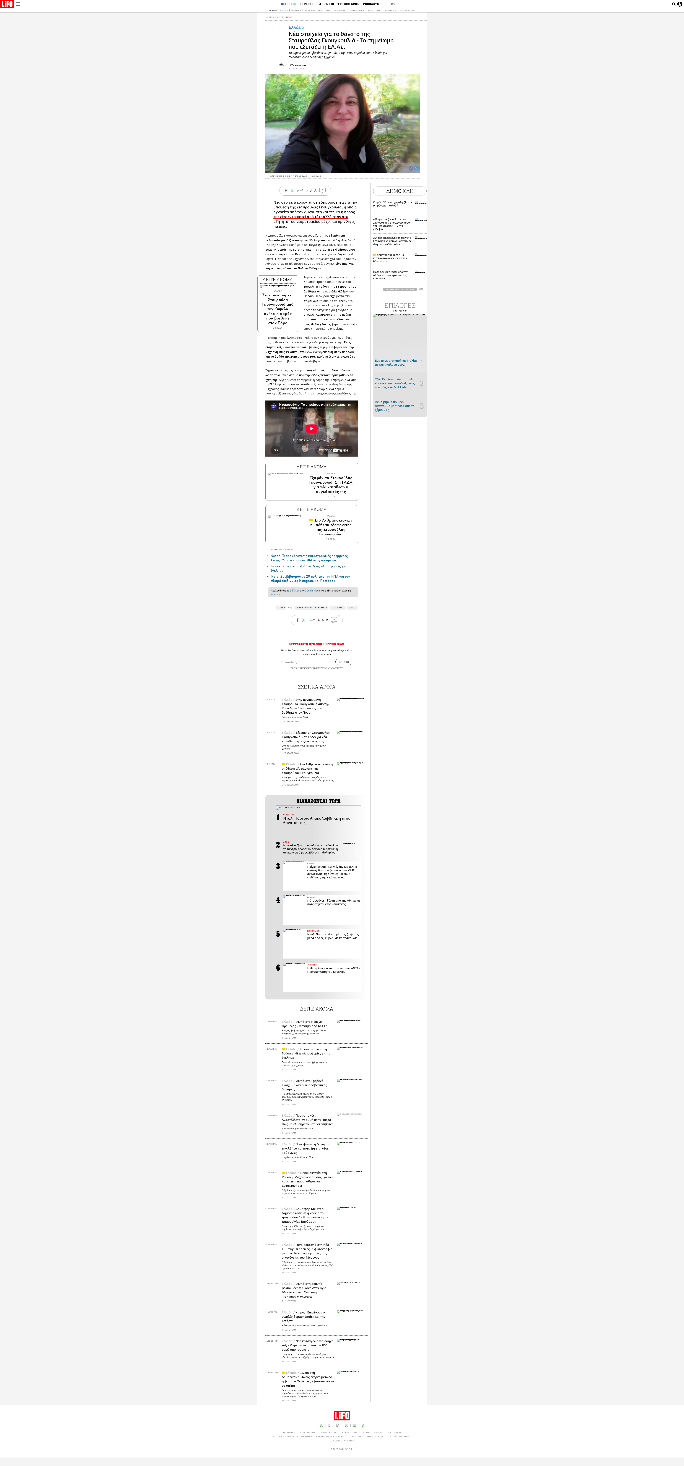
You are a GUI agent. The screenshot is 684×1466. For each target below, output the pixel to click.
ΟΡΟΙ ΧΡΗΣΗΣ (297, 668)
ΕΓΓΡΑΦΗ (344, 661)
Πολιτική (296, 10)
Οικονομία (309, 10)
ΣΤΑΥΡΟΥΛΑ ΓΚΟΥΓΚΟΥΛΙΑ (311, 607)
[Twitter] (416, 168)
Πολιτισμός (324, 10)
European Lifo (407, 10)
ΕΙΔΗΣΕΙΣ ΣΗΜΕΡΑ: (282, 549)
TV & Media (339, 10)
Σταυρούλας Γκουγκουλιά (319, 207)
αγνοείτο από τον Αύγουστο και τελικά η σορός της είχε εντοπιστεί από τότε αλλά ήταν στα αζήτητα (314, 217)
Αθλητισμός (374, 10)
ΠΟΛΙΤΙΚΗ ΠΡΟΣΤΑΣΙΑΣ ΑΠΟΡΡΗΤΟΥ (325, 668)
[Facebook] (411, 168)
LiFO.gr (294, 590)
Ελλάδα (273, 10)
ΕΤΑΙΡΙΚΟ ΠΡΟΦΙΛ (373, 1432)
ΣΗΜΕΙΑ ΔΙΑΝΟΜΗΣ (400, 1436)
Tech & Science (356, 10)
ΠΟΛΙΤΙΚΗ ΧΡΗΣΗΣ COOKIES (367, 1436)
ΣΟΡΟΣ (352, 607)
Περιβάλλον (390, 10)
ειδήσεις (275, 594)
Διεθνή (284, 10)
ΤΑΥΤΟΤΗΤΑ (288, 1432)
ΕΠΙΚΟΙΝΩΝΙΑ (308, 1432)
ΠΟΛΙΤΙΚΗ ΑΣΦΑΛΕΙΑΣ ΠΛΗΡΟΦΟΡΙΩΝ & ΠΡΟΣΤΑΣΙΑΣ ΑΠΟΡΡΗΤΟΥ (310, 1436)
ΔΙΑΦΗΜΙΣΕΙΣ (349, 1432)
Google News (312, 590)
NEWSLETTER (329, 1432)
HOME (269, 17)
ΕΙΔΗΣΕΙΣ (279, 17)
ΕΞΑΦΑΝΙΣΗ (337, 607)
